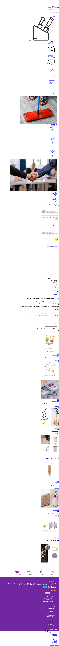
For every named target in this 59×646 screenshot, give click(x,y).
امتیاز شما (57, 316)
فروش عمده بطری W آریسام (53, 485)
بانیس (52, 157)
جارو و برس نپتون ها (52, 80)
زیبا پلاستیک (52, 139)
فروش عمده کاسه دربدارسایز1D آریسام (53, 224)
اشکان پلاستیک (51, 130)
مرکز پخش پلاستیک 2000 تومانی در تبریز (48, 599)
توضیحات (55, 294)
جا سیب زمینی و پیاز (51, 72)
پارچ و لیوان (52, 70)
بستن (58, 356)
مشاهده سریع (57, 354)
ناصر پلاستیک (51, 127)
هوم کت (52, 126)
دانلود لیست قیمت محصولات (54, 203)
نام (58, 325)
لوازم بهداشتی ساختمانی (50, 43)
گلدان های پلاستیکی (51, 44)
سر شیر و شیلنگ (51, 42)
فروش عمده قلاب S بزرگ (54, 431)
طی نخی (52, 76)
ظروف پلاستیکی (51, 64)
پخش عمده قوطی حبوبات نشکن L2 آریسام (51, 357)
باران (52, 131)
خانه (58, 204)
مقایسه (58, 353)
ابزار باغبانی (52, 41)
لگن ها (54, 91)
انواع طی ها (53, 75)
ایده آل (52, 140)
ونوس (52, 137)
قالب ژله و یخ (51, 71)
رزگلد (52, 143)
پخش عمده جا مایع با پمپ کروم (53, 512)
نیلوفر (52, 156)
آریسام (52, 154)
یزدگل (52, 152)
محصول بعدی (57, 226)
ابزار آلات (30, 40)
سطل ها (54, 89)
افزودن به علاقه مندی (55, 355)
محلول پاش (53, 94)
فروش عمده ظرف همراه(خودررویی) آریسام (51, 567)
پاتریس (52, 141)
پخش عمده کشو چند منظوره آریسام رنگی (51, 403)
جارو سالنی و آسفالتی (50, 85)
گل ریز (52, 153)
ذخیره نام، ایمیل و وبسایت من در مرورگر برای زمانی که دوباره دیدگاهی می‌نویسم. (45, 328)
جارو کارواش (51, 82)
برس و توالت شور (51, 83)
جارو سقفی (52, 84)
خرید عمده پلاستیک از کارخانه (47, 598)
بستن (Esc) (57, 292)
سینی (52, 69)
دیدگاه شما (57, 323)
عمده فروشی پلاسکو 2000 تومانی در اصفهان (47, 596)
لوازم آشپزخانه (46, 63)
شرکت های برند (52, 125)
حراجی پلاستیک (47, 592)
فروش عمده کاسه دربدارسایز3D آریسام (53, 246)
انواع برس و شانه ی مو (50, 55)
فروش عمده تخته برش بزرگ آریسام (52, 540)
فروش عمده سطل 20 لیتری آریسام (52, 458)
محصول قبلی (57, 205)
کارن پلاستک (52, 128)
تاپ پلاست (52, 144)
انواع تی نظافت (47, 593)
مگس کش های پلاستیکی (50, 56)
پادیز (52, 150)
